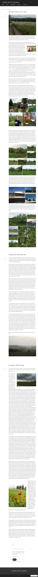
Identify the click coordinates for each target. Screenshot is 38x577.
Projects (18, 4)
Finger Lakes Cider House (13, 60)
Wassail (18, 81)
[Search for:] (19, 544)
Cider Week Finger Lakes (31, 71)
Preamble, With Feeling (16, 365)
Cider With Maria (10, 2)
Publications (13, 4)
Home (3, 4)
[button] (18, 105)
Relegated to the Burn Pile (17, 254)
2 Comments (5, 16)
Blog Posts (25, 4)
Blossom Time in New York (17, 12)
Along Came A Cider (12, 68)
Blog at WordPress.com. (19, 575)
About (7, 4)
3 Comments (5, 259)
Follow (14, 559)
